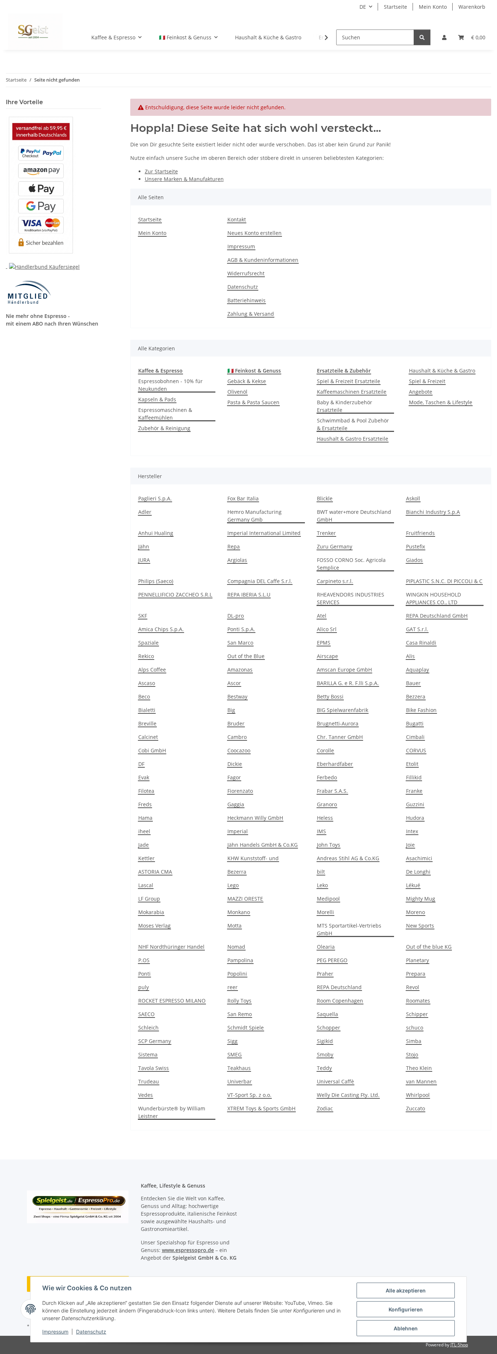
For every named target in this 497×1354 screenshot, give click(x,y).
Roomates (418, 1000)
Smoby (325, 1054)
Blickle (325, 498)
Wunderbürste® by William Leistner (171, 1112)
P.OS (144, 960)
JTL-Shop (459, 1345)
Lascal (145, 885)
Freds (145, 804)
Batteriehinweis (246, 300)
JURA (144, 559)
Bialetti (146, 709)
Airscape (327, 656)
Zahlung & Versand (250, 313)
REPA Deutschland (339, 987)
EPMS (323, 642)
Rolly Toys (239, 1000)
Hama (145, 817)
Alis (410, 656)
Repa (233, 546)
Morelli (325, 912)
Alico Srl (327, 629)
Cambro (237, 736)
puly (143, 987)
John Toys (328, 844)
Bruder (235, 723)
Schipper (417, 1014)
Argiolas (237, 559)
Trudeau (148, 1081)
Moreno (415, 912)
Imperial (237, 831)
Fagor (234, 777)
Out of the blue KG (429, 946)
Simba (413, 1041)
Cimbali (415, 736)
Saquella (327, 1014)
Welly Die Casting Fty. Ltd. (348, 1094)
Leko (322, 885)
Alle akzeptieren (406, 1290)
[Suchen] (422, 37)
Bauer (413, 683)
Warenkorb (471, 6)
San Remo (239, 1014)
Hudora (415, 817)
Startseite (395, 6)
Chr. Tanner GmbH (340, 736)
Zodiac (325, 1108)
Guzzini (415, 804)
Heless (325, 817)
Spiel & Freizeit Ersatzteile (348, 381)
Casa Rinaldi (421, 642)
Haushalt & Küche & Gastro (442, 370)
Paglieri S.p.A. (155, 498)
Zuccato (415, 1108)
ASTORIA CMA (155, 871)
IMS (321, 831)
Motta (234, 925)
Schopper (328, 1027)
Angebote (420, 391)
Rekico (146, 656)
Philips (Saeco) (155, 581)
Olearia (326, 946)
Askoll (413, 498)
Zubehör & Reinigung (164, 428)
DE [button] (362, 6)
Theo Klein (419, 1067)
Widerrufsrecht (246, 273)
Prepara (415, 973)
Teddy (324, 1067)
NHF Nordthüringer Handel (171, 946)
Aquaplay (417, 669)
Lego (233, 885)
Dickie (234, 763)
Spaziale (148, 642)
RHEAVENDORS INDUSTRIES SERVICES (350, 598)
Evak (143, 777)
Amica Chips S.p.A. (161, 629)
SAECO (146, 1014)
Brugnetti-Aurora (337, 723)
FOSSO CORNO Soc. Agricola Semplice (351, 563)
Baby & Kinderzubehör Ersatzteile (344, 406)
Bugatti (415, 723)
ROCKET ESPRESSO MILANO (172, 1000)
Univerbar (239, 1081)
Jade (143, 844)
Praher (325, 973)
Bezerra (236, 871)
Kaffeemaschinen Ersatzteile (351, 391)
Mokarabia (151, 912)
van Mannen (421, 1081)
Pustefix (415, 546)
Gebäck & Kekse (246, 381)
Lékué (413, 885)
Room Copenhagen (340, 1000)
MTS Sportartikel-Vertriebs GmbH (349, 929)
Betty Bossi (330, 696)
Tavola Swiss (153, 1067)
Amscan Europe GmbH (344, 669)
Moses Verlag (154, 925)
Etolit (412, 763)
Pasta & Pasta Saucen (253, 402)
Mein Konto (433, 6)
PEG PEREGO (332, 960)
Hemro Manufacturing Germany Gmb (254, 515)
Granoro (327, 804)
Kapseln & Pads (157, 399)
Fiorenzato (240, 790)
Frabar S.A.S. (332, 790)
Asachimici (419, 858)
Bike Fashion (421, 709)
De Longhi (418, 871)
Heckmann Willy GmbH (255, 817)
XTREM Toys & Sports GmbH (261, 1108)
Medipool (328, 898)
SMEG (234, 1054)
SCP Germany (154, 1041)
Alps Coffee (152, 669)
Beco (144, 696)
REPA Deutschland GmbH (437, 615)
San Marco (240, 642)
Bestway (237, 696)
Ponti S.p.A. (241, 629)
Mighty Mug (420, 898)
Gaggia (235, 804)
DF (141, 763)
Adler (144, 511)
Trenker (326, 533)
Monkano (238, 912)
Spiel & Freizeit (427, 381)
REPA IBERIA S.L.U (248, 594)
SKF (142, 615)
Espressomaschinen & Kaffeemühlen (165, 413)
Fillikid (414, 777)
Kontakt (236, 219)
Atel (321, 615)
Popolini (237, 973)
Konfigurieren (406, 1309)
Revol (412, 987)
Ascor (234, 683)
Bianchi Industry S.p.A (433, 511)
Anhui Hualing (155, 533)
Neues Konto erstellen (254, 232)
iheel (144, 831)
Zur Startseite (161, 171)
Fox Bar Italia (243, 498)
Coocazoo (238, 750)
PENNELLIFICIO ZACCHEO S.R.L (175, 594)
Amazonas (240, 669)
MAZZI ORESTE (245, 898)
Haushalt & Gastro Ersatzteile (352, 438)
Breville (147, 723)
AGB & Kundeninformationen (262, 259)
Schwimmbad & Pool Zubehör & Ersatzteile (353, 424)
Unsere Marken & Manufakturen (184, 179)
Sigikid (325, 1041)
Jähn (143, 546)
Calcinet (148, 736)
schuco (414, 1027)
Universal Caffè (335, 1081)
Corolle (325, 750)
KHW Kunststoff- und (253, 858)
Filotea (146, 790)
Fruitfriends (420, 533)
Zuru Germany (334, 546)
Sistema (148, 1054)
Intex (412, 831)
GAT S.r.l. (417, 629)
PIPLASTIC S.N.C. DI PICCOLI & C (444, 581)
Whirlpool (418, 1094)
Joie (410, 844)
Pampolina (240, 960)
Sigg (232, 1041)
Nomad (236, 946)
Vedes (145, 1094)
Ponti (144, 973)
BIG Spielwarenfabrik (342, 709)
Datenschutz (91, 1332)
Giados (414, 559)
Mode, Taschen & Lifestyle (440, 402)
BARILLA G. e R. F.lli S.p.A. (348, 683)
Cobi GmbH (152, 750)
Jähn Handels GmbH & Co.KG (262, 844)
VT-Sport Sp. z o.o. (249, 1094)
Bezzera (415, 696)
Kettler (146, 858)
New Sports (420, 925)
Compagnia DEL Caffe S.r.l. (259, 581)
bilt (321, 871)
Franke (414, 790)
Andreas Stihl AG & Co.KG (348, 858)
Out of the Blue (246, 656)
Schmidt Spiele (245, 1027)
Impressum (55, 1332)
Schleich (148, 1027)
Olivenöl (237, 391)
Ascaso (146, 683)
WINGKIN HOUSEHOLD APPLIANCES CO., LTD (433, 598)
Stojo (412, 1054)
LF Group (149, 898)
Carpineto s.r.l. (335, 581)
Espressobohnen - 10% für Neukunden (170, 385)
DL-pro (235, 615)
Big (231, 709)
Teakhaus (239, 1067)
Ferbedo (327, 777)
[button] (444, 37)
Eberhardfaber (335, 763)
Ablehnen (406, 1328)
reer (232, 987)
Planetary (417, 960)
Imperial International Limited (264, 533)
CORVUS (416, 750)
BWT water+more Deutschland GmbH (354, 515)
